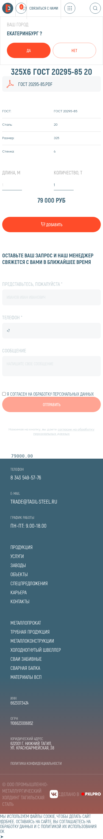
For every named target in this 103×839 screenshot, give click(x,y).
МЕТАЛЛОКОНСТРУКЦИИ (32, 640)
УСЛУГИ (17, 556)
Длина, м (11, 172)
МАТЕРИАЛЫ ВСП (25, 676)
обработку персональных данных (63, 393)
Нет (74, 50)
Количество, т (68, 172)
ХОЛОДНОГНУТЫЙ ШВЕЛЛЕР (35, 649)
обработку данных (16, 826)
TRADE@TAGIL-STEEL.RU (33, 501)
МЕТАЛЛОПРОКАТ (25, 622)
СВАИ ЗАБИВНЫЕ (26, 658)
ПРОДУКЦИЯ (21, 547)
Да (29, 50)
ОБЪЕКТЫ (19, 574)
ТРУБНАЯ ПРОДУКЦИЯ (30, 631)
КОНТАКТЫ (19, 601)
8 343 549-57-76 (25, 477)
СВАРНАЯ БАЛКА (25, 667)
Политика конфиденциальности (36, 763)
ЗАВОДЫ (18, 565)
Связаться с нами (43, 8)
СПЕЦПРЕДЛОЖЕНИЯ (29, 583)
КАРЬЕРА (18, 592)
